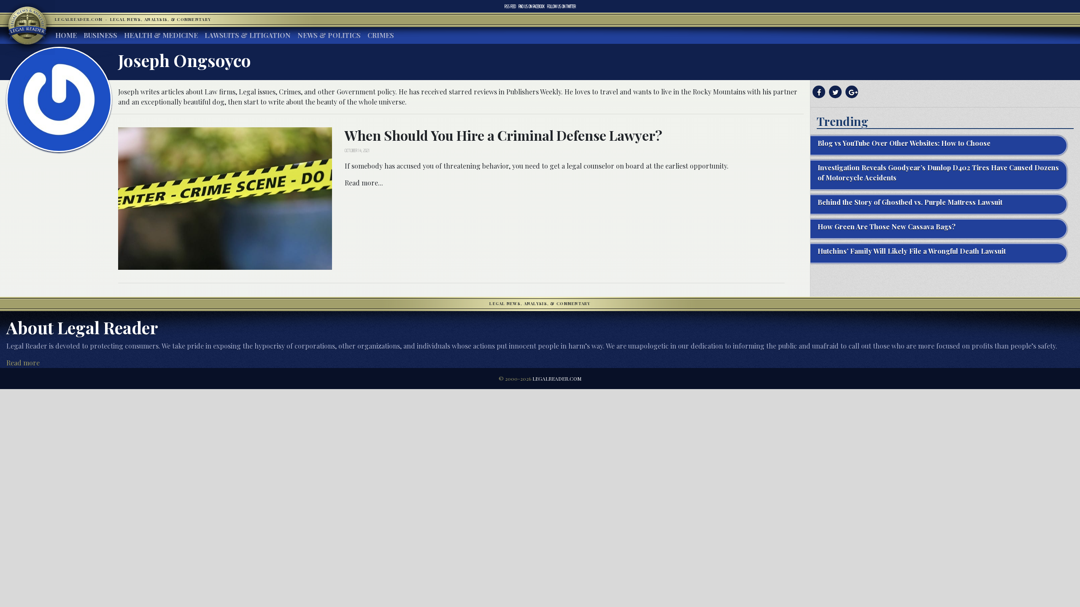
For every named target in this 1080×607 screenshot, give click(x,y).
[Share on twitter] (834, 92)
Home (66, 35)
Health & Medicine (161, 35)
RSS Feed (510, 6)
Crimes (380, 35)
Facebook (531, 6)
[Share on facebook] (817, 92)
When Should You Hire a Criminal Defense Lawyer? (503, 135)
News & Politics (329, 35)
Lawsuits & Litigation (248, 35)
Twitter (561, 6)
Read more (23, 362)
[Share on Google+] (850, 92)
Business (100, 35)
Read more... (364, 182)
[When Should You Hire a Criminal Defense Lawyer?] (225, 197)
